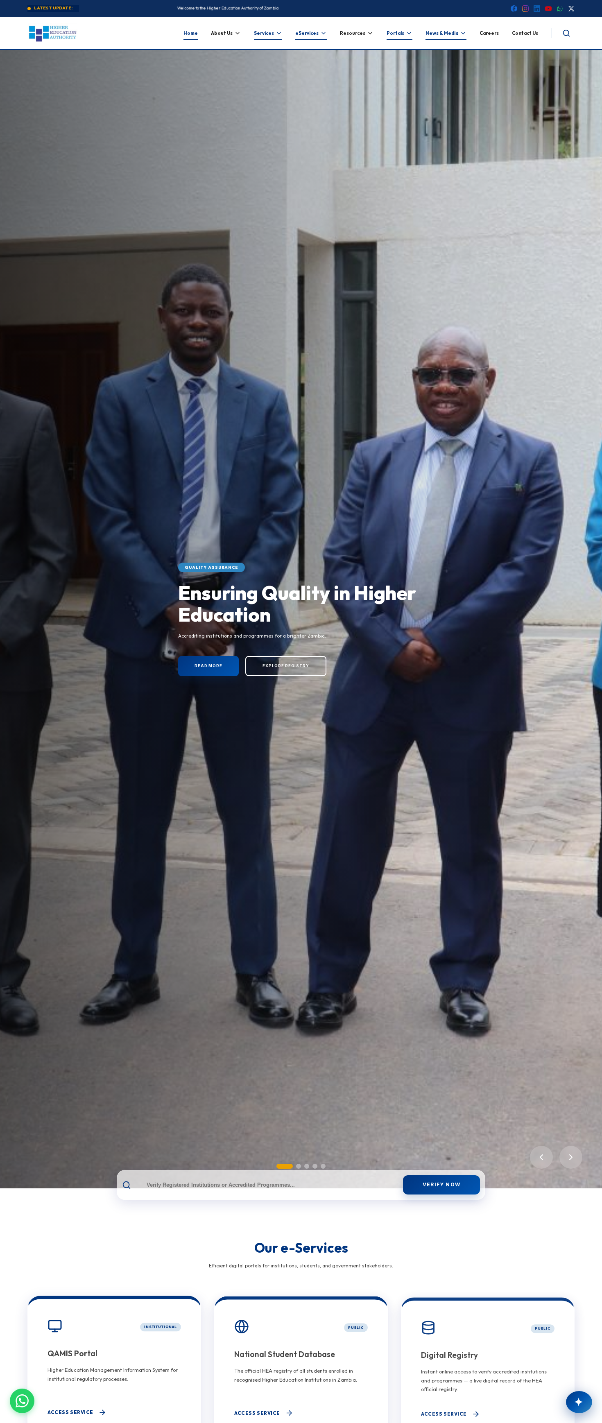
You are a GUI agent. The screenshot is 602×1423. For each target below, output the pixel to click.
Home (190, 33)
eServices (307, 33)
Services (264, 33)
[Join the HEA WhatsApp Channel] (22, 1401)
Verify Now (441, 1184)
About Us (222, 33)
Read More (208, 665)
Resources (352, 33)
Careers (489, 33)
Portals (395, 33)
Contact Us (525, 33)
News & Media (441, 33)
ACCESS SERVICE (70, 1412)
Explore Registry (286, 665)
